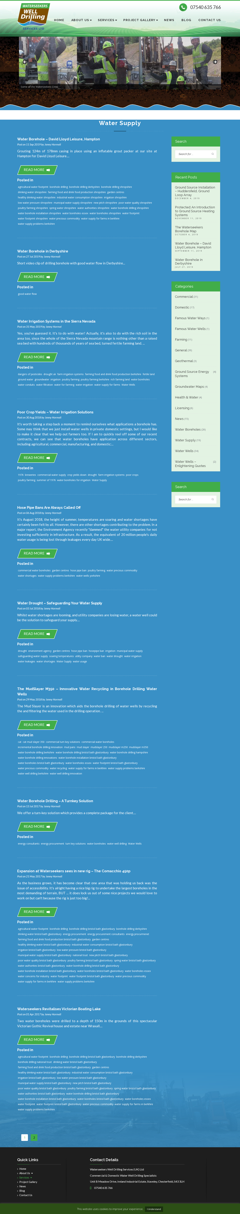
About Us (80, 20)
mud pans (69, 747)
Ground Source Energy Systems (192, 374)
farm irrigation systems (70, 374)
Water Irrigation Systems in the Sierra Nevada (56, 321)
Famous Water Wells (190, 329)
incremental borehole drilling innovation (40, 747)
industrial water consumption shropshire (80, 197)
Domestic (182, 307)
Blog (186, 20)
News (169, 20)
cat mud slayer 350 (33, 742)
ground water (25, 379)
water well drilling (117, 843)
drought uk (50, 374)
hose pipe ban (78, 570)
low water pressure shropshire (35, 202)
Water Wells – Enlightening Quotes (190, 464)
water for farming (64, 384)
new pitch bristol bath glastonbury (108, 955)
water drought (115, 656)
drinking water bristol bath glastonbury (39, 934)
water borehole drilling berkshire (36, 752)
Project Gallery (139, 20)
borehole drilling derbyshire (84, 187)
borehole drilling (59, 187)
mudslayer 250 (99, 747)
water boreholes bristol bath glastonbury (41, 763)
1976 (21, 474)
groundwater (42, 379)
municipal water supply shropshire (73, 202)
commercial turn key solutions (63, 742)
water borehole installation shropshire (39, 213)
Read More (34, 169)
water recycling (58, 768)
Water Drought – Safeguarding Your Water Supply (59, 603)
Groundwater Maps (189, 386)
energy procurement (52, 843)
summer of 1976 (46, 480)
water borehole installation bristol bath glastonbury (87, 757)
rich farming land (120, 379)
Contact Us (209, 20)
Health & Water (186, 397)
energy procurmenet (137, 934)
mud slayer (83, 747)
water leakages (26, 661)
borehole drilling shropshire (116, 187)
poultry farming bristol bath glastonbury (90, 960)
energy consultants (29, 843)
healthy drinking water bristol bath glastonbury (44, 944)
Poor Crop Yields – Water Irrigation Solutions (55, 412)
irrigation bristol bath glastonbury (37, 950)
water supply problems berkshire (36, 223)
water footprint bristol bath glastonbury (115, 763)
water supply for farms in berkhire (100, 218)
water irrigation (84, 384)
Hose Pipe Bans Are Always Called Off (49, 507)
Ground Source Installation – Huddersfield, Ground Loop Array (195, 191)
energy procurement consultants (106, 934)
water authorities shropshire (93, 208)
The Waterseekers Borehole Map (189, 229)
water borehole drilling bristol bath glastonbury (82, 752)
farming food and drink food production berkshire (113, 374)
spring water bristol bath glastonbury (135, 960)
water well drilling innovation (66, 773)
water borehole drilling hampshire (129, 752)
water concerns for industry (33, 976)
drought (92, 474)
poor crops (132, 474)
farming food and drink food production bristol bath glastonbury (54, 939)
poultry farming (70, 379)
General (181, 350)
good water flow (27, 294)
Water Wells (128, 384)
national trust (80, 955)
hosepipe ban (96, 651)
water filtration (44, 384)
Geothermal (184, 361)
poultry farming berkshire (95, 379)
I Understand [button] (154, 1209)
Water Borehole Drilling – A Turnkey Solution (55, 801)
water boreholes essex (75, 213)
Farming (181, 339)
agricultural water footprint (33, 187)
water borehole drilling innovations (37, 757)
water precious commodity (64, 218)
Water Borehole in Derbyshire (42, 251)
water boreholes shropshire (105, 213)
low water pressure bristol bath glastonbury (81, 950)
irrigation (56, 379)
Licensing (182, 408)
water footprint (131, 213)
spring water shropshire (62, 208)
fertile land (149, 374)
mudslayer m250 (118, 747)
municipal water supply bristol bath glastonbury (44, 955)
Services (106, 20)
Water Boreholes (188, 429)
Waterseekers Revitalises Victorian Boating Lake (59, 1009)
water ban (99, 656)
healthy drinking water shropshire (37, 197)
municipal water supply (130, 651)
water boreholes (140, 379)
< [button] (25, 62)
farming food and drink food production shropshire (77, 192)
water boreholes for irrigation (73, 480)
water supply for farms (107, 384)
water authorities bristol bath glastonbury (41, 965)
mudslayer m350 (138, 747)
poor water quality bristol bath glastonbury (42, 960)
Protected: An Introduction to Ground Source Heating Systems (195, 211)
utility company (83, 656)
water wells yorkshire (88, 575)
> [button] (215, 62)
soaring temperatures (61, 656)
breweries (30, 474)
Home (59, 20)
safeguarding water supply (33, 656)
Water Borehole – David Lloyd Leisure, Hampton (58, 139)
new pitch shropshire (105, 202)
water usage (80, 661)
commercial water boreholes (34, 570)
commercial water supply (51, 474)
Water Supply (99, 480)
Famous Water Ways (190, 318)
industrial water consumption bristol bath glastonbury (102, 944)
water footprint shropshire (33, 218)
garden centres (115, 192)
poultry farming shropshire (33, 208)
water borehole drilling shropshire (130, 208)
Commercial (184, 296)
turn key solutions (76, 843)
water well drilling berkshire (33, 773)
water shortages (27, 575)
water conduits (26, 384)
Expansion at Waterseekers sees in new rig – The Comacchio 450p (73, 871)
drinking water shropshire (32, 192)
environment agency (39, 651)
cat (19, 742)
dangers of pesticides (30, 374)
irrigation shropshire (115, 197)
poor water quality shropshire (135, 202)
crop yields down (76, 474)
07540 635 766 (205, 7)
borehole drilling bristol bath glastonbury (92, 928)
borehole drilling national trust (35, 1062)
